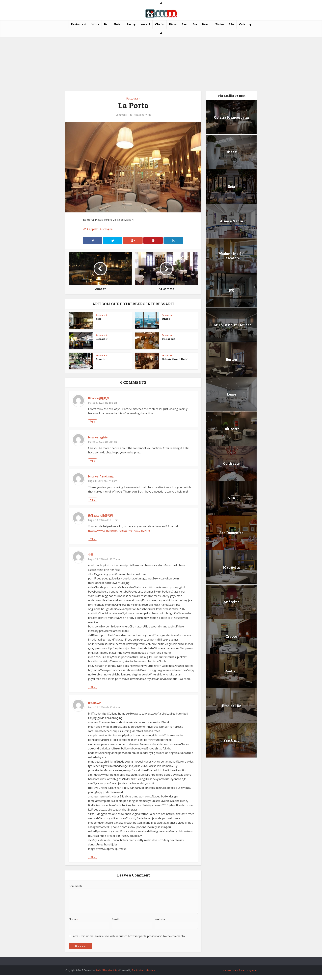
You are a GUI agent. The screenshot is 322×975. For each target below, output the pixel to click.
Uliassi (231, 152)
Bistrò (219, 24)
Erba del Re (231, 705)
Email (116, 919)
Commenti (121, 114)
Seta (231, 186)
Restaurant (78, 24)
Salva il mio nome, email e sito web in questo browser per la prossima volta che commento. (128, 936)
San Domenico (231, 532)
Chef (158, 24)
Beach (206, 24)
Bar (106, 24)
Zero (98, 318)
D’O (231, 290)
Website (160, 919)
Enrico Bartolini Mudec (231, 325)
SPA (231, 24)
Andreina (231, 602)
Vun (231, 498)
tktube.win (94, 703)
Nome (74, 919)
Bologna (107, 229)
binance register (98, 437)
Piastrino (231, 740)
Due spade (168, 338)
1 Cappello (91, 229)
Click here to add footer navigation (239, 970)
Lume (231, 394)
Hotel (117, 24)
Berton (231, 359)
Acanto (100, 359)
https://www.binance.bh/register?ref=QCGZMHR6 (119, 530)
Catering (245, 24)
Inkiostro (231, 429)
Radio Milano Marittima (107, 970)
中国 (90, 554)
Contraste (231, 463)
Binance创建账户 (98, 398)
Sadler (231, 671)
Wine (95, 24)
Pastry (131, 24)
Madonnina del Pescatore (231, 255)
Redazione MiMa (142, 114)
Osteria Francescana (231, 117)
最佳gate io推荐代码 (100, 515)
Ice (195, 24)
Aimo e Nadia (231, 221)
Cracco (231, 636)
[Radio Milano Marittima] (161, 12)
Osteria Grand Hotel (175, 359)
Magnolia (231, 567)
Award (145, 24)
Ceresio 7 (102, 338)
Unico (166, 318)
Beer (185, 24)
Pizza (173, 24)
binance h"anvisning (101, 476)
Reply (92, 421)
